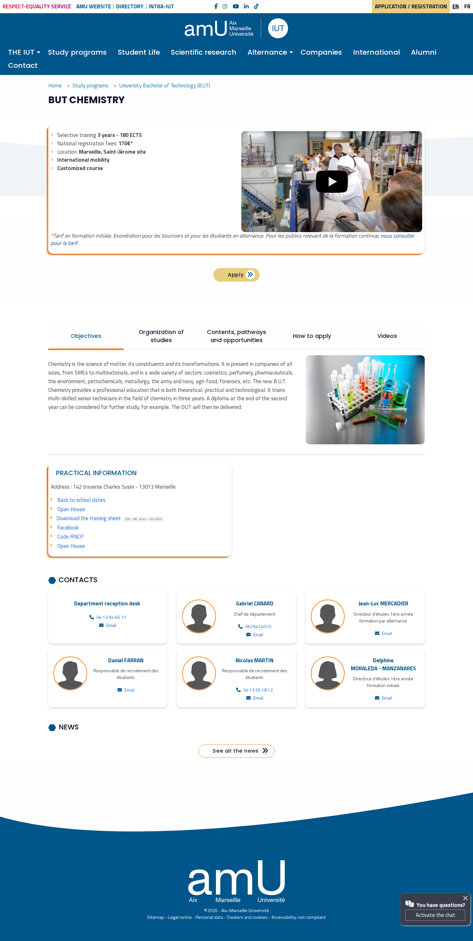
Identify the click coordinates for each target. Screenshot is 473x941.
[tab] (86, 336)
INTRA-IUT (161, 6)
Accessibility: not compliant (299, 917)
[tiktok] (256, 6)
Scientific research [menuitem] (203, 52)
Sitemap (155, 917)
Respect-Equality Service (37, 6)
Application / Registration (411, 6)
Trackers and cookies (247, 917)
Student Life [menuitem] (139, 52)
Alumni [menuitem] (423, 52)
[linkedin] (246, 6)
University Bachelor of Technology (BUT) (164, 85)
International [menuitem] (376, 52)
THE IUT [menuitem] (21, 52)
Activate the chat (435, 915)
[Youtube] (235, 6)
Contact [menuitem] (23, 65)
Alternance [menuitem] (267, 52)
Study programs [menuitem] (77, 52)
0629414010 (258, 626)
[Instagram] (225, 6)
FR (467, 6)
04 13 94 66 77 (111, 617)
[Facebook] (216, 6)
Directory (130, 6)
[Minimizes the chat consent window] (466, 898)
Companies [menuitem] (321, 52)
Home (55, 85)
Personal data (209, 917)
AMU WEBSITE (93, 6)
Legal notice (180, 917)
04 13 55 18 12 (258, 689)
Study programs (90, 85)
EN (455, 6)
